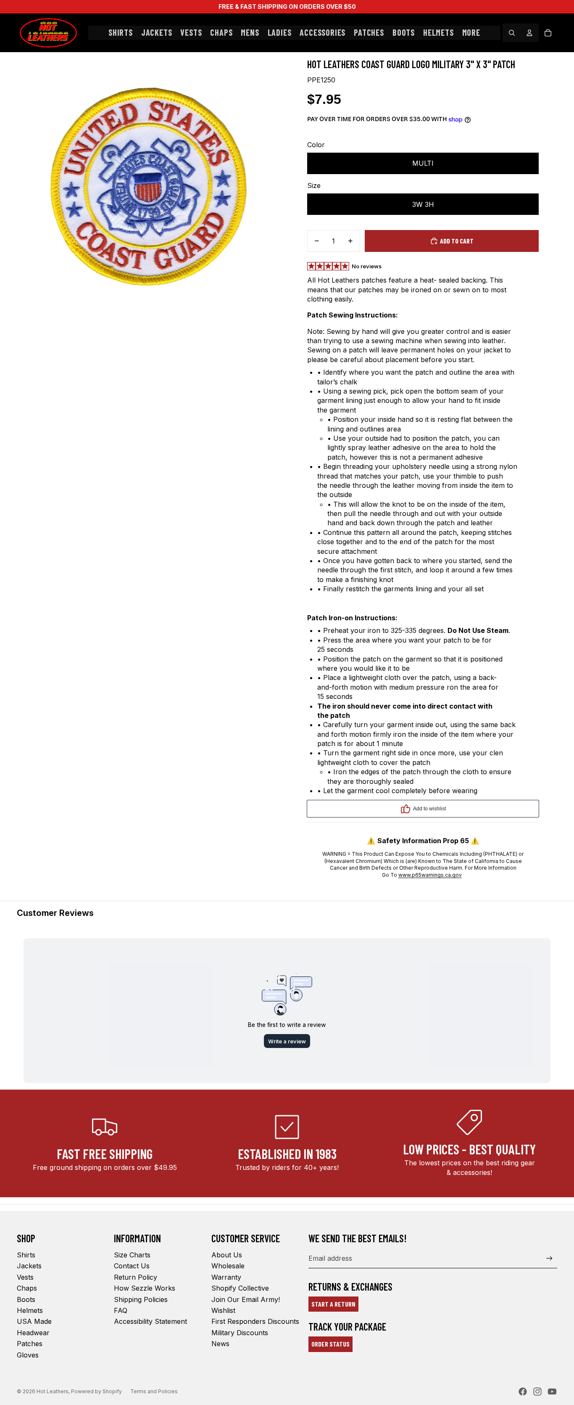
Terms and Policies (154, 1391)
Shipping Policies (141, 1299)
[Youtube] (552, 1391)
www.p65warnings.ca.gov (430, 875)
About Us (226, 1255)
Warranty (226, 1277)
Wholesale (228, 1266)
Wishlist (223, 1310)
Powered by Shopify (96, 1391)
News (220, 1343)
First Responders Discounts (255, 1321)
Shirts (26, 1255)
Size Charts (132, 1255)
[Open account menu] (529, 33)
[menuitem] (471, 32)
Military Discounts (239, 1332)
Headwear (33, 1332)
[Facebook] (523, 1391)
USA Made (34, 1321)
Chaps (27, 1288)
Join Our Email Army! (245, 1299)
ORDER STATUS (330, 1344)
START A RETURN (333, 1304)
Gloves (28, 1355)
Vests (25, 1277)
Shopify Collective (240, 1288)
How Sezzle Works (144, 1288)
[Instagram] (537, 1391)
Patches (29, 1343)
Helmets (30, 1310)
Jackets (29, 1266)
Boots (26, 1299)
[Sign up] (549, 1258)
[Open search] (512, 33)
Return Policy (135, 1277)
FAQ (120, 1310)
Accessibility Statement (150, 1321)
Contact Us (132, 1266)
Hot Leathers (52, 1391)
